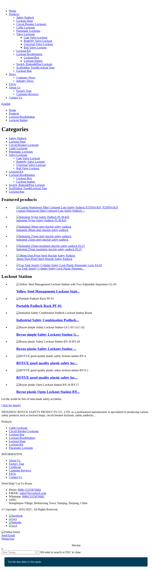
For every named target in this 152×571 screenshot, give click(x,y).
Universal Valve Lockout (38, 44)
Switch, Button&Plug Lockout (34, 64)
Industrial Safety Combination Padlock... (47, 320)
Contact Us (15, 97)
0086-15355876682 (29, 489)
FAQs (12, 84)
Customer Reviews (27, 94)
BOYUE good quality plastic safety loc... (46, 363)
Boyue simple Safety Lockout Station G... (47, 334)
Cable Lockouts (25, 27)
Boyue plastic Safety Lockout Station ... (46, 349)
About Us (14, 87)
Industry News (25, 80)
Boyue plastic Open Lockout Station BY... (48, 392)
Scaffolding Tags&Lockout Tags (35, 67)
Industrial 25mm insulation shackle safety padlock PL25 (49, 249)
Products (14, 14)
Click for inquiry (11, 405)
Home (12, 10)
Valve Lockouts (25, 34)
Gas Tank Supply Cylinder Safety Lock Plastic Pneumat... (50, 268)
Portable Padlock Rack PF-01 (39, 306)
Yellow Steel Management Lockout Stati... (48, 291)
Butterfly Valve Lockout (38, 40)
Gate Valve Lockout (35, 37)
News (12, 74)
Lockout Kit (23, 50)
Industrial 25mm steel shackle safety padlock (42, 239)
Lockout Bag (24, 70)
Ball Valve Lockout (35, 47)
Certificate (15, 467)
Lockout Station (33, 60)
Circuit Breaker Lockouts (31, 24)
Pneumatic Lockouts (28, 30)
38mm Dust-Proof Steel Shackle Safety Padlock (44, 258)
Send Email (8, 535)
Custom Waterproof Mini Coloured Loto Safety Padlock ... (50, 210)
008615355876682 (33, 496)
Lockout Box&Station (29, 54)
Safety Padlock (25, 17)
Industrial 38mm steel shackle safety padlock (42, 230)
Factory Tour (24, 90)
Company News (25, 77)
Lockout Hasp (24, 20)
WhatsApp (7, 538)
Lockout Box (31, 57)
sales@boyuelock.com (33, 493)
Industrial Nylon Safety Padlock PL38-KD (41, 220)
